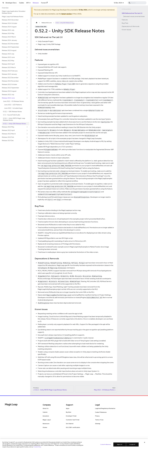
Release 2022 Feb (8, 137)
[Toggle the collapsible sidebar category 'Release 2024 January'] (27, 40)
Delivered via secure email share (134, 16)
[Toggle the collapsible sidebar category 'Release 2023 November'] (27, 43)
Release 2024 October (9, 23)
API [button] (27, 3)
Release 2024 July (8, 30)
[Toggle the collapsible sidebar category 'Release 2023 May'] (27, 60)
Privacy (97, 416)
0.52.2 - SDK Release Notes (12, 111)
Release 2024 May (8, 33)
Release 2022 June (8, 98)
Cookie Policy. (37, 446)
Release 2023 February (10, 71)
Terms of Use (99, 420)
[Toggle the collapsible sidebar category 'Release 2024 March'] (27, 36)
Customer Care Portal (72, 420)
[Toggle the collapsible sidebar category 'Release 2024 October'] (27, 23)
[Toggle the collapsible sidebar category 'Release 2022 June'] (27, 98)
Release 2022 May (8, 127)
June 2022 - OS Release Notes (13, 101)
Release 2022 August (9, 91)
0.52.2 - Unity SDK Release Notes (14, 124)
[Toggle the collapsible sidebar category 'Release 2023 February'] (27, 70)
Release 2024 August (9, 27)
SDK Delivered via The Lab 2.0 (132, 13)
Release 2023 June (8, 57)
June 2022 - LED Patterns (13, 105)
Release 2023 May (8, 61)
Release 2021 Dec (8, 140)
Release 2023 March (9, 67)
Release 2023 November (10, 44)
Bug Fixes (125, 23)
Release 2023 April (8, 64)
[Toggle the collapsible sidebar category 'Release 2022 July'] (27, 94)
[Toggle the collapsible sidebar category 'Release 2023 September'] (27, 47)
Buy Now (68, 412)
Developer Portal (71, 416)
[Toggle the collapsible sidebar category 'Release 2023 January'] (27, 74)
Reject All (119, 444)
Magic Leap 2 (47, 420)
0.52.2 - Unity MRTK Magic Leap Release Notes (14, 119)
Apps (67, 408)
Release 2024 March (9, 37)
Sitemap (97, 423)
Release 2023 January (9, 74)
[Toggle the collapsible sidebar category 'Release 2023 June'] (27, 57)
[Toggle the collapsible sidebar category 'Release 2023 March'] (27, 67)
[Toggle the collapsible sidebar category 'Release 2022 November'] (27, 81)
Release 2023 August (9, 50)
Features (125, 20)
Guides (21, 3)
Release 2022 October (9, 84)
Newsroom (46, 423)
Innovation (46, 416)
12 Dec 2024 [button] (118, 3)
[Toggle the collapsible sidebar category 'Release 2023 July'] (27, 53)
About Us (45, 408)
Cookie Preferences (101, 412)
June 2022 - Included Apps (13, 108)
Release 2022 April (8, 130)
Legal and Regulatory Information (105, 408)
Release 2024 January (9, 40)
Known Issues (126, 30)
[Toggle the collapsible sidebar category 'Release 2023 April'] (27, 64)
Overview (5, 8)
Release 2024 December (10, 20)
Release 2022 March (9, 134)
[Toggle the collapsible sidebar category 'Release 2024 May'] (27, 33)
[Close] (145, 442)
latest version (66, 14)
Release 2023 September (10, 47)
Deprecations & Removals (130, 26)
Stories (45, 427)
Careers (45, 412)
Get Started (69, 423)
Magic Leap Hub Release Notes (12, 16)
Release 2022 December (10, 78)
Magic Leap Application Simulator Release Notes (13, 12)
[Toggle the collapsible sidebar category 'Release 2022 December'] (27, 77)
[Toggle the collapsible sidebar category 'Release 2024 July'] (27, 30)
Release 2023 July (8, 54)
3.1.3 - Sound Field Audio (11, 115)
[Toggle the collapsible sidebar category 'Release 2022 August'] (27, 91)
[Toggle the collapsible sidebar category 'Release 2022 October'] (27, 84)
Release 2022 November (10, 81)
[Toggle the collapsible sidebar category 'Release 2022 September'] (27, 87)
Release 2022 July (8, 94)
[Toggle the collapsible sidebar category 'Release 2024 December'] (27, 20)
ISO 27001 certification (73, 427)
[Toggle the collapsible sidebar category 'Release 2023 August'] (27, 50)
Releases (36, 3)
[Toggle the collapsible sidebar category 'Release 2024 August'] (27, 26)
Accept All (132, 444)
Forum (43, 3)
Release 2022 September (10, 88)
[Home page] (36, 22)
